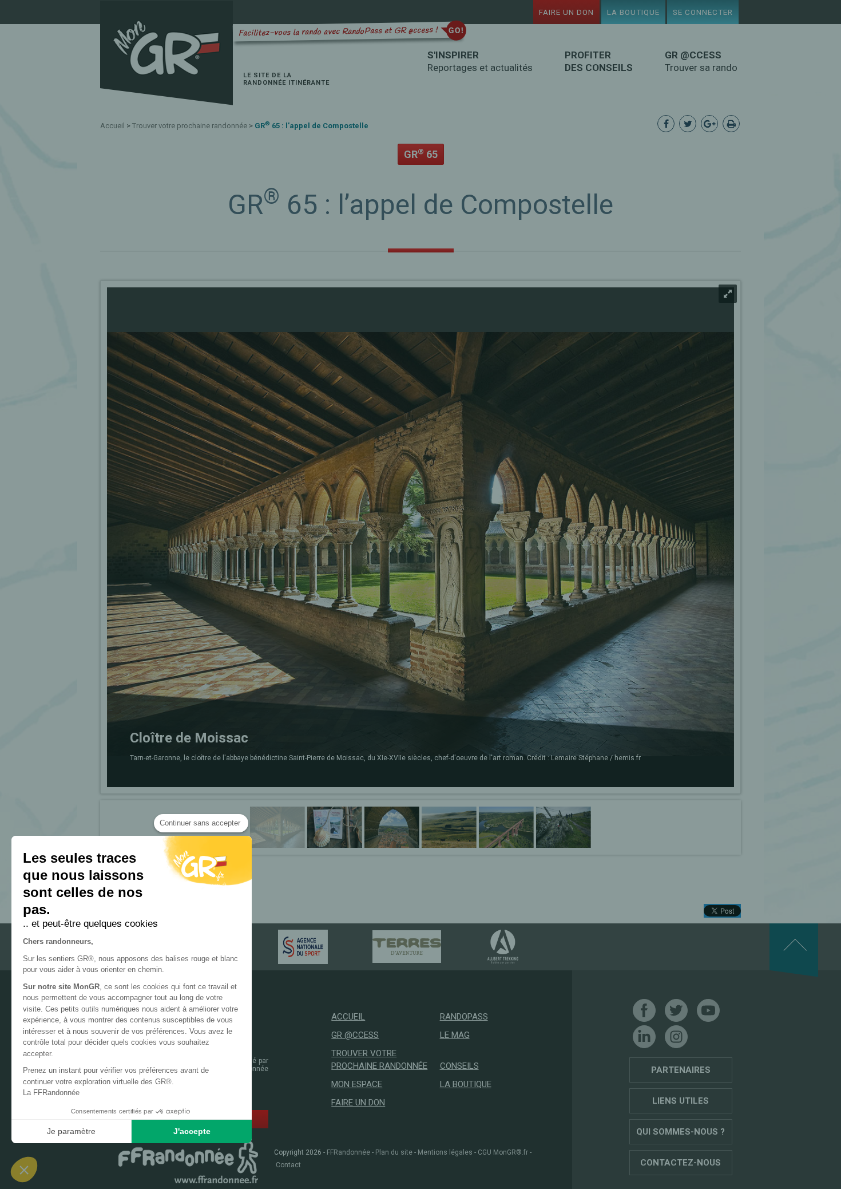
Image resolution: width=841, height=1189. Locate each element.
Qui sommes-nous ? (680, 1132)
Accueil (112, 125)
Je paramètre (71, 1131)
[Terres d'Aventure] (386, 946)
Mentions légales (445, 1152)
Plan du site (393, 1152)
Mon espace (356, 1084)
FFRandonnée (348, 1152)
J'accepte (192, 1131)
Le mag (455, 1035)
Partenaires (681, 1070)
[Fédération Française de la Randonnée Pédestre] (188, 1161)
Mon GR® (166, 53)
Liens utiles (680, 1101)
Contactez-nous (680, 1163)
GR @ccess (355, 1035)
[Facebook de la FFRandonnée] (644, 1010)
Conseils (459, 1066)
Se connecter (703, 12)
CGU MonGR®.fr (503, 1152)
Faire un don (566, 12)
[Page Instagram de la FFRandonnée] (676, 1036)
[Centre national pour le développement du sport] (283, 946)
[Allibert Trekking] (483, 946)
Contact (288, 1165)
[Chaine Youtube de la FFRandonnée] (708, 1010)
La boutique (633, 12)
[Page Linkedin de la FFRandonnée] (644, 1036)
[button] (24, 1169)
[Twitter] (676, 1010)
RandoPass (464, 1017)
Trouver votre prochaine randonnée (189, 125)
